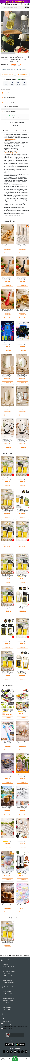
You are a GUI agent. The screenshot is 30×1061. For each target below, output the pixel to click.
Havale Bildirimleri (7, 1002)
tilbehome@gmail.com (10, 1024)
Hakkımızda (5, 964)
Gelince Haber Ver (8, 74)
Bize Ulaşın (6, 1014)
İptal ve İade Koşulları (8, 1000)
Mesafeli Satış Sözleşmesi (9, 971)
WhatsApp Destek (7, 1005)
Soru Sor (24, 59)
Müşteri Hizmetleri (8, 987)
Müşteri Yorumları (7, 969)
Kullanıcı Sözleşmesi (7, 980)
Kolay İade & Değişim (8, 993)
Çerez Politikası (6, 978)
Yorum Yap (15, 125)
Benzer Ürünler (23, 74)
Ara (26, 7)
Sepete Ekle (8, 253)
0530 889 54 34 (8, 1019)
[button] (3, 32)
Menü (2, 5)
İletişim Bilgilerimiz (7, 1007)
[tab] (5, 130)
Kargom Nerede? (7, 991)
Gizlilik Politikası (6, 973)
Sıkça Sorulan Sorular (8, 996)
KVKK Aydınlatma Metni (8, 975)
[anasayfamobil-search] (1, 6)
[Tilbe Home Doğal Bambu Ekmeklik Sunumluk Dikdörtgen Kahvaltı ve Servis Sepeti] (7, 234)
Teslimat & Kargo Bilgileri (8, 998)
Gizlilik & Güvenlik (7, 1009)
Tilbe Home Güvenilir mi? (8, 966)
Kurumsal (5, 960)
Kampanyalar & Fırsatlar (8, 982)
